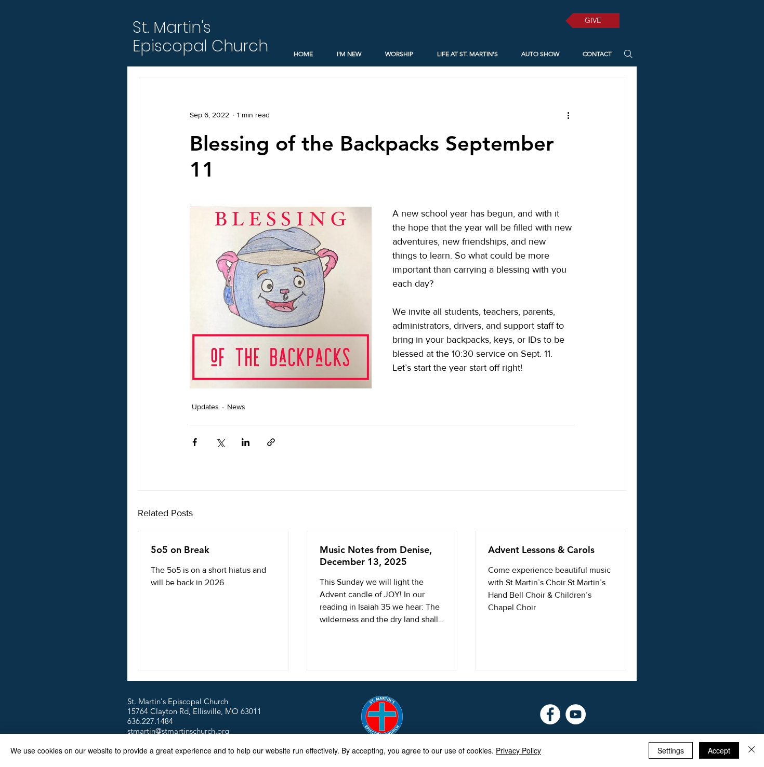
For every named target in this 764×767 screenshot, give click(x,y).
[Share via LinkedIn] (246, 442)
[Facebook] (550, 714)
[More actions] (568, 115)
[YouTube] (575, 714)
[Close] (751, 750)
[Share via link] (271, 442)
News (236, 406)
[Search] (628, 53)
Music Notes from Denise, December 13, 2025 (376, 556)
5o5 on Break (180, 550)
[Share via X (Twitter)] (220, 442)
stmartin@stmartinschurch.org (178, 731)
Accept (719, 750)
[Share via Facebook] (195, 442)
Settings (670, 750)
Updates (205, 406)
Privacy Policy (518, 750)
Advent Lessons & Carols (541, 550)
